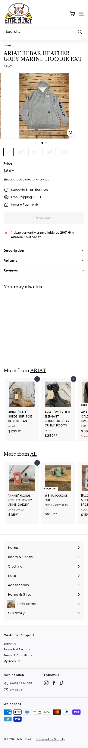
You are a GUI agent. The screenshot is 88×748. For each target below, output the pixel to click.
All (33, 454)
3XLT (63, 152)
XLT (21, 152)
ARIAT (8, 66)
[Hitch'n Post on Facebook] (54, 683)
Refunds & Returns (17, 649)
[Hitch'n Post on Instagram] (46, 683)
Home (7, 45)
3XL (49, 152)
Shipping (10, 179)
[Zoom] (71, 132)
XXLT (35, 152)
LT (8, 152)
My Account (12, 661)
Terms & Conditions (18, 655)
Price (8, 163)
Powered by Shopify (50, 739)
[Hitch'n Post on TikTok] (61, 683)
